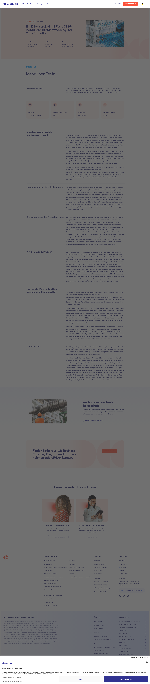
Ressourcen (51, 4)
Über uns (61, 4)
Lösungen (40, 4)
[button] (28, 4)
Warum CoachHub (28, 4)
